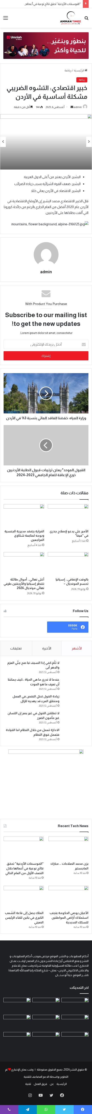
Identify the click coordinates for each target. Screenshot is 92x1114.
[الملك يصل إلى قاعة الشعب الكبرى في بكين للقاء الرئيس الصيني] (24, 897)
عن (52, 1084)
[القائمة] (5, 20)
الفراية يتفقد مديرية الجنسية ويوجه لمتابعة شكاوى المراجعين (24, 535)
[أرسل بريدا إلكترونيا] (72, 107)
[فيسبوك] (62, 1095)
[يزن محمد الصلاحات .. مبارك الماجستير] (68, 848)
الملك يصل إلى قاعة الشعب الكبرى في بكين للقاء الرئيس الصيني (24, 917)
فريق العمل (40, 1084)
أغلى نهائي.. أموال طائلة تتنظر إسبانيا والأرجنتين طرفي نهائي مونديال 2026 (24, 584)
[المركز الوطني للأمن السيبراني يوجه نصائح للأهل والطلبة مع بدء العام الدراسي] (17, 1039)
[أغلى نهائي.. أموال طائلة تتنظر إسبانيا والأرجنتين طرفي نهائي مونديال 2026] (24, 563)
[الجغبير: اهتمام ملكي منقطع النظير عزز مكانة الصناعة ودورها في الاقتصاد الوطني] (17, 1022)
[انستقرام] (30, 1095)
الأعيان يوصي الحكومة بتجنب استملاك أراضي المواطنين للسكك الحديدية (69, 917)
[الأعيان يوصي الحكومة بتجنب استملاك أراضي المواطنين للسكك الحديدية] (68, 897)
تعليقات (16, 648)
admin (78, 107)
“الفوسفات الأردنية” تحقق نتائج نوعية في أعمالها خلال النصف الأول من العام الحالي (24, 868)
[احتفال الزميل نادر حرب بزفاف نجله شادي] (75, 1005)
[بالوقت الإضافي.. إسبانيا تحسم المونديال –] (68, 563)
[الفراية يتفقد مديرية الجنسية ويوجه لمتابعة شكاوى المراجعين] (24, 515)
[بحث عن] (86, 20)
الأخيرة (46, 648)
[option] (46, 142)
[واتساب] (46, 1109)
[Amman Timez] (70, 18)
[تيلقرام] (27, 1109)
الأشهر (77, 648)
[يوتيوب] (40, 1095)
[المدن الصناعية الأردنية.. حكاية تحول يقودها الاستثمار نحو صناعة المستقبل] (46, 1039)
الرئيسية (79, 70)
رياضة (68, 70)
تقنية (28, 1084)
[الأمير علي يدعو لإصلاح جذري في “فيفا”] (68, 515)
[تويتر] (51, 1095)
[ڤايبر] (9, 1109)
